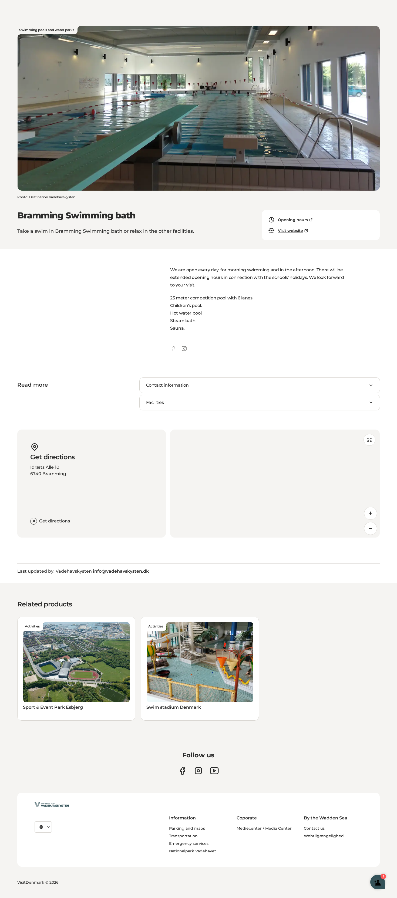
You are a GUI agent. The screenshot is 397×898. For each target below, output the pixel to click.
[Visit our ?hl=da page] (198, 770)
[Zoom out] (370, 528)
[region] (275, 484)
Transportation (183, 835)
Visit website (290, 230)
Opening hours (293, 219)
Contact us (314, 828)
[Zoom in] (370, 513)
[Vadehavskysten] (52, 804)
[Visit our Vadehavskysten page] (182, 770)
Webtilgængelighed (324, 835)
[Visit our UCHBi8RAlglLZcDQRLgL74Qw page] (214, 770)
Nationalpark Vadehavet (192, 851)
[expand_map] (369, 440)
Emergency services (188, 843)
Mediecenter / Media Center (264, 828)
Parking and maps (187, 828)
